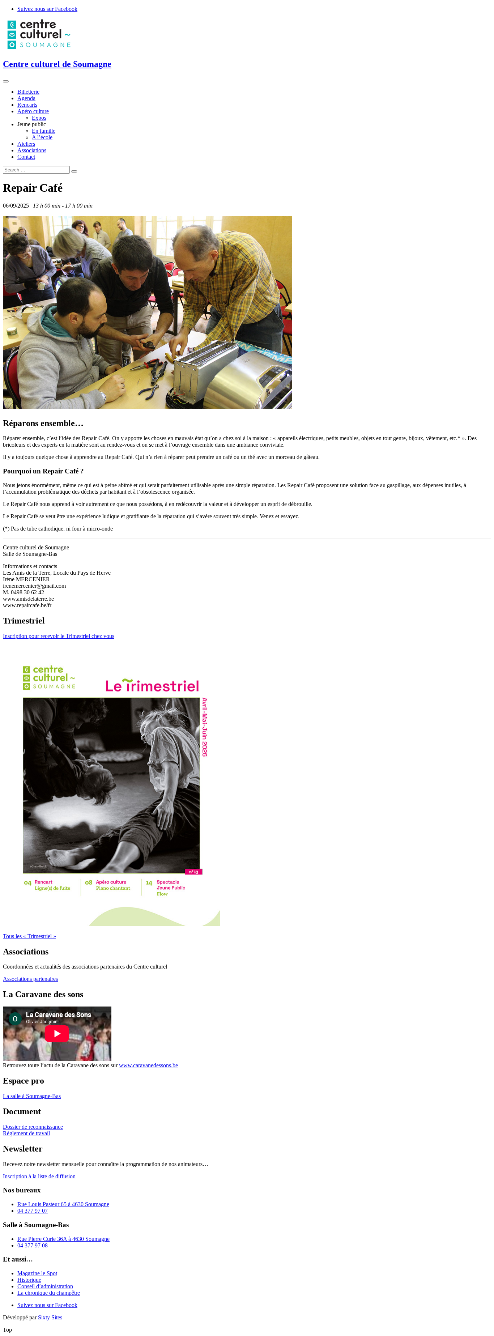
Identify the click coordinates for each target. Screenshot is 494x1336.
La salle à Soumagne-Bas (32, 1096)
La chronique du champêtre (48, 1293)
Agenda (26, 98)
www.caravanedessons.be (148, 1065)
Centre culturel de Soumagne (57, 64)
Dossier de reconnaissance (33, 1127)
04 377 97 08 (32, 1245)
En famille (43, 131)
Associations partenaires (30, 979)
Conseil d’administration (45, 1286)
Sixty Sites (50, 1317)
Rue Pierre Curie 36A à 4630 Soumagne (63, 1239)
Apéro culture (33, 111)
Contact (26, 157)
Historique (29, 1280)
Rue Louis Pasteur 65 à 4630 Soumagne (63, 1204)
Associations (31, 150)
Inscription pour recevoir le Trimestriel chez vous (58, 636)
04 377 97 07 (32, 1211)
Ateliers (26, 144)
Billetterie (28, 92)
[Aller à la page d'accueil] (39, 49)
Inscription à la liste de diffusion (39, 1176)
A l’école (42, 137)
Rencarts (27, 105)
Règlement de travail (26, 1133)
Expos (39, 118)
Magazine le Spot (37, 1273)
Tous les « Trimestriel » (29, 936)
